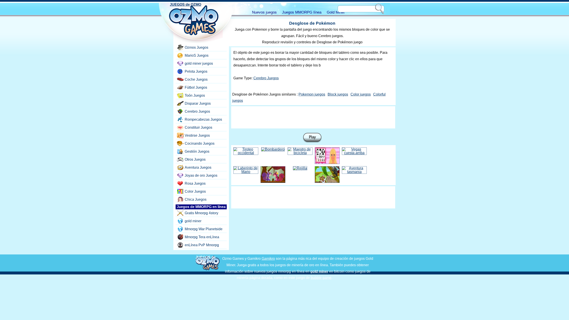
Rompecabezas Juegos (203, 119)
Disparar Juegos (198, 103)
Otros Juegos (195, 159)
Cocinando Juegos (199, 143)
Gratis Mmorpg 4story (201, 213)
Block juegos (338, 94)
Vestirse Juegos (197, 135)
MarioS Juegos (196, 55)
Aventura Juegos (198, 167)
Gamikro (268, 258)
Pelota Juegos (196, 71)
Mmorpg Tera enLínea (202, 237)
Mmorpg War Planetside (203, 229)
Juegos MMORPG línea (301, 12)
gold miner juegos (199, 63)
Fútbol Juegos (196, 87)
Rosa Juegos (195, 183)
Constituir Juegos (198, 127)
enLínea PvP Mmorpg (202, 245)
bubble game (321, 278)
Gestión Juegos (197, 151)
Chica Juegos (195, 199)
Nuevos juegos (264, 12)
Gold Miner (336, 12)
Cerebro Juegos (266, 78)
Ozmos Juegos (196, 47)
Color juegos (361, 94)
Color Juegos (195, 191)
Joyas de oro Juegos (201, 175)
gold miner (193, 221)
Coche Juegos (196, 79)
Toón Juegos (195, 95)
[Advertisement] (313, 117)
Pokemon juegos (312, 94)
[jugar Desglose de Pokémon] (312, 138)
